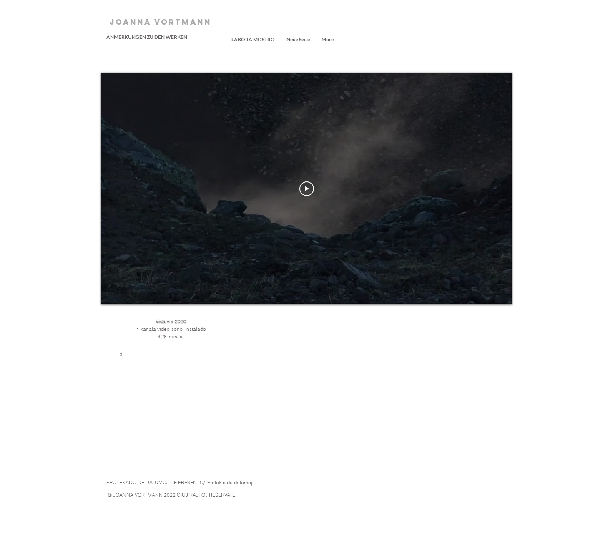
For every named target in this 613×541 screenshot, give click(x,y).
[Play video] (306, 188)
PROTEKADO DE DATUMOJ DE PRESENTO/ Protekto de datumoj (179, 482)
